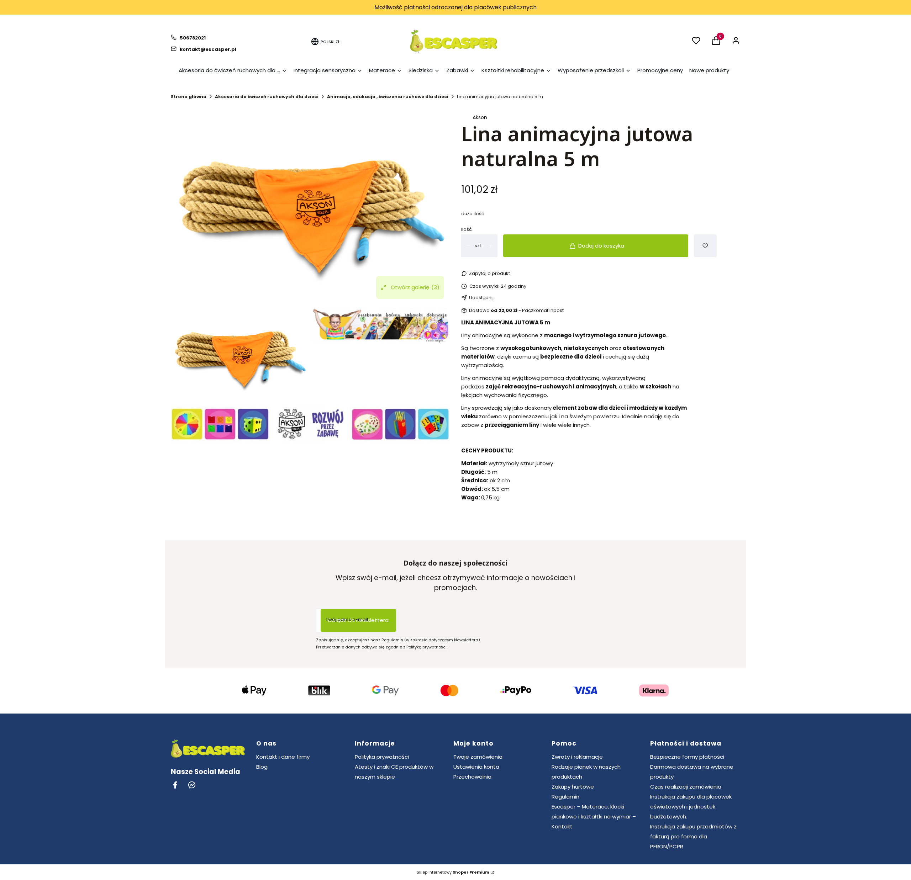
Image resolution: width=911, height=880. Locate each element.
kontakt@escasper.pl (208, 49)
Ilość (466, 229)
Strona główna (188, 97)
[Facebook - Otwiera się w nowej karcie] (175, 784)
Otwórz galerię (415, 287)
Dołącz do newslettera (358, 620)
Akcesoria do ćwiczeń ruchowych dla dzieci (266, 97)
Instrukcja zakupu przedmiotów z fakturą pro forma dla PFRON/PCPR (693, 836)
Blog (262, 766)
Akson (480, 117)
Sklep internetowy (453, 872)
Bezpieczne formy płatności (687, 756)
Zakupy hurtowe (573, 786)
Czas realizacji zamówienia (685, 786)
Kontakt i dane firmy (283, 756)
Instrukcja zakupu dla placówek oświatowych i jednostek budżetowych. (691, 806)
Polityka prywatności (382, 756)
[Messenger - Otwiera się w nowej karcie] (192, 784)
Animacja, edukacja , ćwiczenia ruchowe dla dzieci (387, 97)
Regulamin (565, 796)
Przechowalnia (472, 776)
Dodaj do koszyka (601, 245)
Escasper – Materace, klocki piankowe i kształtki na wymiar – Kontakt (594, 816)
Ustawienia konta (476, 766)
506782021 (193, 38)
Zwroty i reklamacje (577, 756)
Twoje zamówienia (477, 756)
